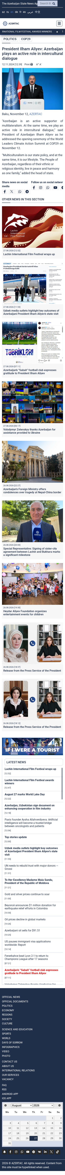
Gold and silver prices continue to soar (27, 894)
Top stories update (16, 837)
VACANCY (8, 1079)
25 (17, 1138)
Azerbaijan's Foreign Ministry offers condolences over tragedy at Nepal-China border (32, 491)
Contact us (9, 1061)
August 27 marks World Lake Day (25, 794)
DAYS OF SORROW (12, 1042)
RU (7, 12)
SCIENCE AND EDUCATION (17, 1029)
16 (60, 1128)
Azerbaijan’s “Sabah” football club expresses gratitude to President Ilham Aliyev (29, 372)
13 (35, 1128)
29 (51, 1138)
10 (9, 1128)
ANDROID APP (10, 1094)
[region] (34, 875)
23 (60, 1133)
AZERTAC (35, 114)
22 (51, 1133)
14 (43, 1128)
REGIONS (7, 1014)
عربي (30, 12)
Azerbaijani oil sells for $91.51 (22, 930)
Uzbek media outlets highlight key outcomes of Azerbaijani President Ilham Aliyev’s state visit (31, 312)
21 (43, 1133)
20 (35, 1133)
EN (11, 12)
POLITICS (10, 39)
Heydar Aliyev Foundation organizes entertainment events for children (25, 613)
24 (9, 1138)
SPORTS (6, 1033)
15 (51, 1128)
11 (18, 1128)
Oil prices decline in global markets (25, 919)
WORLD (6, 1038)
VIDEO (5, 1051)
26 (27, 1138)
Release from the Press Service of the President (32, 670)
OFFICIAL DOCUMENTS (15, 1001)
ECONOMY (8, 1010)
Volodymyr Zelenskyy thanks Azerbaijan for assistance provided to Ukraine (29, 431)
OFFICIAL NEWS (11, 997)
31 (9, 1143)
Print (27, 64)
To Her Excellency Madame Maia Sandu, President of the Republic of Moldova (29, 881)
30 (60, 1138)
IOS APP (6, 1098)
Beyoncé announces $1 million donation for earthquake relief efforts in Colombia (30, 907)
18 (17, 1133)
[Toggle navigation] (58, 23)
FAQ (4, 1085)
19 (27, 1133)
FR (20, 12)
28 (43, 1138)
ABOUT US (8, 1066)
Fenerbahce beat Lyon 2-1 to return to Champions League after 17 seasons (26, 957)
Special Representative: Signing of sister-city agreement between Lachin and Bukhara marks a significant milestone (31, 552)
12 (27, 1128)
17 (9, 1133)
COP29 (25, 39)
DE (16, 12)
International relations (18, 1070)
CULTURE (7, 1023)
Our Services (10, 1074)
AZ (3, 12)
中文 (37, 12)
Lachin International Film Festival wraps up (29, 254)
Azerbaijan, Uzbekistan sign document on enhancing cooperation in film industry (29, 807)
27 (35, 1138)
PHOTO (6, 1055)
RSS (4, 1089)
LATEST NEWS (16, 762)
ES (24, 12)
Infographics (11, 1047)
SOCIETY (7, 1019)
